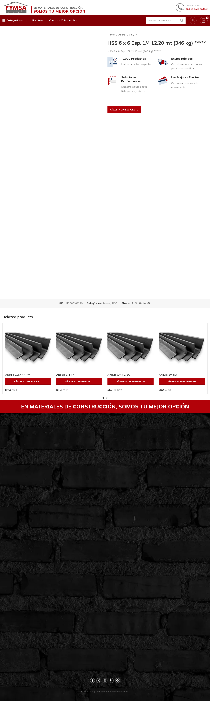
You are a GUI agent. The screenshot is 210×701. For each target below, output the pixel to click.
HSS (132, 34)
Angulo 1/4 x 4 (65, 374)
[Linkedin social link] (145, 303)
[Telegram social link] (149, 303)
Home (111, 34)
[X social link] (136, 303)
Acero (122, 34)
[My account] (193, 20)
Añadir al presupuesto (124, 110)
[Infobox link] (192, 7)
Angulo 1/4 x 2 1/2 (118, 374)
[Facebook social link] (132, 303)
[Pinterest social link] (140, 303)
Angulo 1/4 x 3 (168, 374)
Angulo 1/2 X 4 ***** (17, 374)
